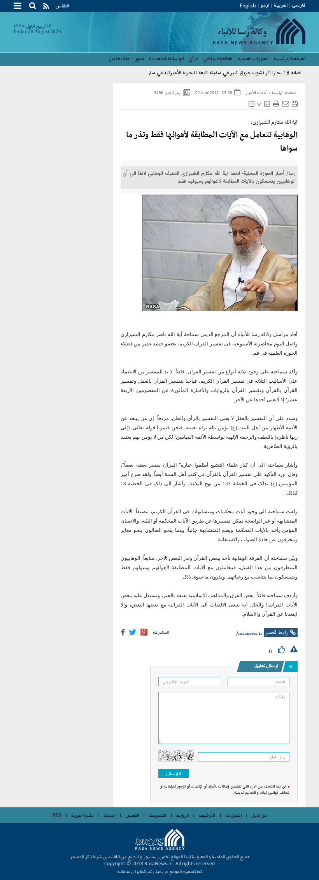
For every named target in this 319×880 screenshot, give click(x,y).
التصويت (157, 815)
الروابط (182, 815)
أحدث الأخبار (257, 93)
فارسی (298, 5)
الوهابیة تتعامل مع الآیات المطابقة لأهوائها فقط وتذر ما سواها (212, 142)
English (248, 6)
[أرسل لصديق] (285, 104)
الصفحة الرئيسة (289, 58)
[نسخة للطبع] (276, 104)
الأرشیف (207, 815)
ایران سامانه (129, 871)
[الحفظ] (295, 104)
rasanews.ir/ (249, 634)
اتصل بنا (233, 815)
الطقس (62, 6)
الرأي (193, 58)
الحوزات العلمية (252, 58)
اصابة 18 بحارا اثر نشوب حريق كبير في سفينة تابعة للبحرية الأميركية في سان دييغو (217, 73)
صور (139, 58)
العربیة (280, 5)
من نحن (259, 815)
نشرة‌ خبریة (82, 815)
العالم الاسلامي (217, 58)
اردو (265, 5)
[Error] (294, 649)
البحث (110, 815)
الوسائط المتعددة (166, 58)
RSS (56, 815)
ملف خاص (119, 58)
